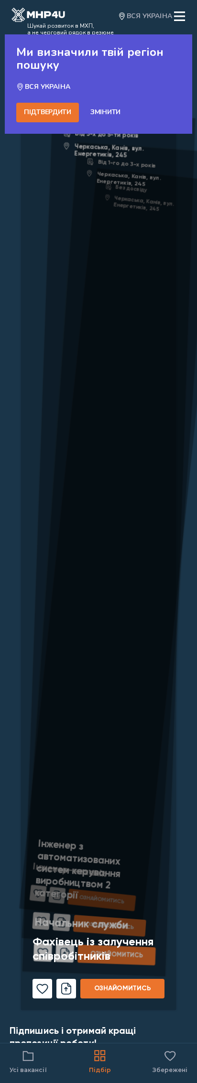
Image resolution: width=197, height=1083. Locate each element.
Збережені (170, 1061)
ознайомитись (122, 988)
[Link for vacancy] (98, 545)
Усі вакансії (28, 1069)
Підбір (100, 1069)
